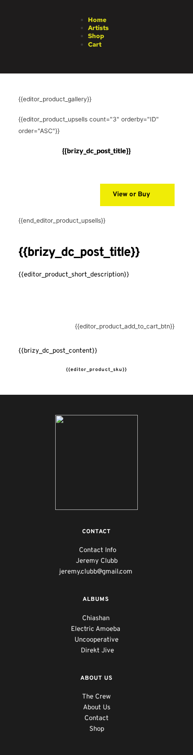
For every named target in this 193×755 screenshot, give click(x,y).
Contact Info (97, 550)
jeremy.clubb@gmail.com (96, 572)
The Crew (96, 697)
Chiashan (96, 618)
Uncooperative (96, 640)
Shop (96, 36)
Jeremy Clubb (97, 561)
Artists (98, 28)
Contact (96, 718)
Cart (94, 44)
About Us (96, 707)
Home (97, 20)
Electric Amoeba (96, 629)
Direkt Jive (97, 651)
